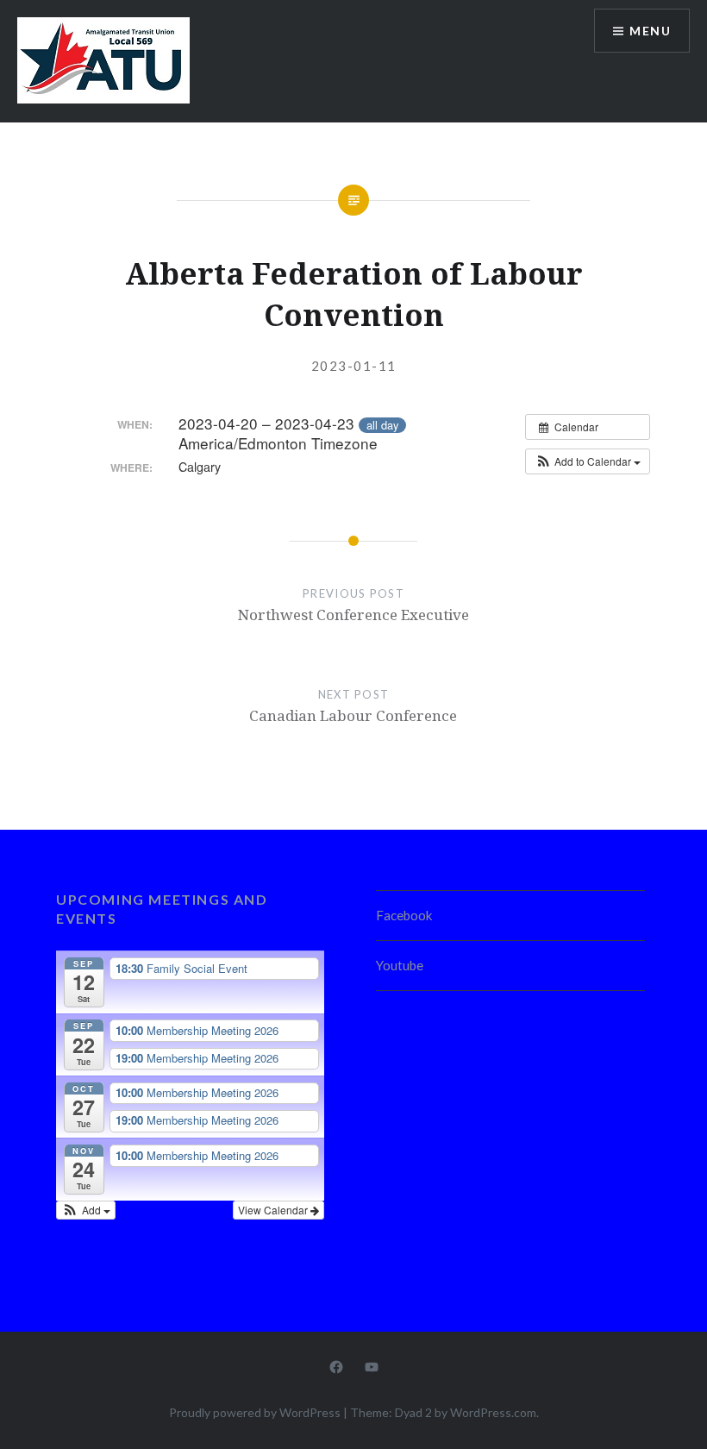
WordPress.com (493, 1412)
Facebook (404, 915)
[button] (587, 461)
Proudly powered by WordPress (255, 1412)
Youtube (399, 965)
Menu (650, 30)
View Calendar (274, 1209)
